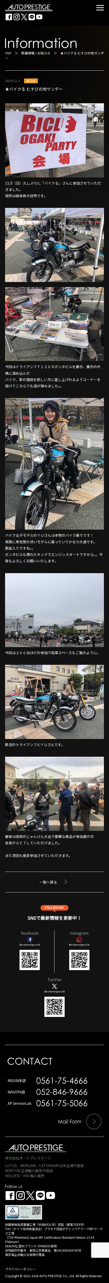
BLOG (31, 80)
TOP (8, 53)
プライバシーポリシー (20, 1269)
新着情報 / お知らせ (35, 53)
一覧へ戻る (48, 882)
